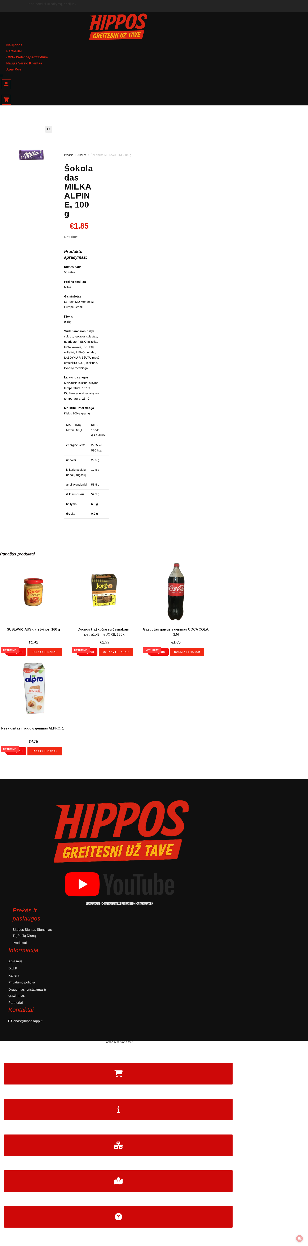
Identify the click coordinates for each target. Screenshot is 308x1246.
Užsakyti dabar (45, 652)
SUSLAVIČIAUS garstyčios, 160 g (33, 629)
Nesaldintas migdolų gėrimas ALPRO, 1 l (33, 728)
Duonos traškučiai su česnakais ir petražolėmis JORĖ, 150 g (105, 632)
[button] (48, 129)
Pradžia (68, 154)
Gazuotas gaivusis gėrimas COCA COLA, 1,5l (176, 632)
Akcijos (82, 154)
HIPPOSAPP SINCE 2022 (119, 1042)
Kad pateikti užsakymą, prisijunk (52, 4)
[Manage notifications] (299, 1238)
